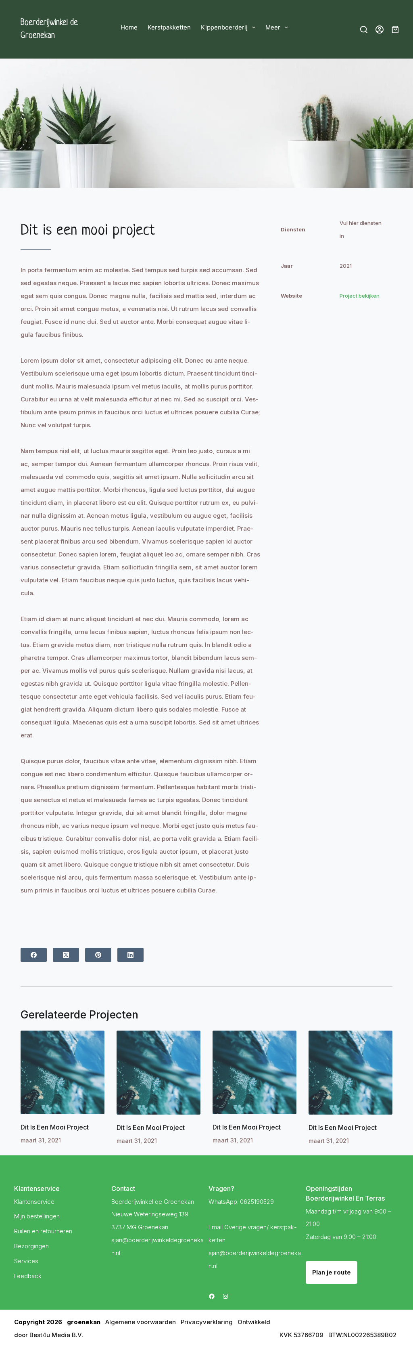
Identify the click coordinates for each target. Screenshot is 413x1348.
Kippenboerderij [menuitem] (224, 27)
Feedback (28, 1276)
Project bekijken (360, 295)
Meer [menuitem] (272, 27)
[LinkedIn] (130, 955)
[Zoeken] (363, 29)
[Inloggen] (379, 29)
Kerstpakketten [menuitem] (169, 27)
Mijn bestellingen (37, 1216)
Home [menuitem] (129, 27)
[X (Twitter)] (66, 955)
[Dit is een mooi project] (62, 1073)
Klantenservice (34, 1201)
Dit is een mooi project (55, 1127)
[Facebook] (34, 955)
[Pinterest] (98, 955)
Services (26, 1261)
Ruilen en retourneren (43, 1231)
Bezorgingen (31, 1246)
